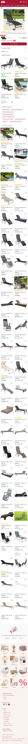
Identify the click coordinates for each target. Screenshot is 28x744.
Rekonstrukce (14, 664)
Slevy (23, 687)
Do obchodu (15, 44)
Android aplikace (8, 730)
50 (12, 150)
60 (25, 79)
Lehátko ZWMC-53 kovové (21, 525)
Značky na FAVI (6, 714)
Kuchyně (23, 664)
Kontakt (5, 697)
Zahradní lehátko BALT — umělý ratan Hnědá (11, 525)
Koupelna (5, 676)
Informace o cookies (7, 725)
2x (21, 290)
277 (26, 10)
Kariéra (5, 698)
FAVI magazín (6, 717)
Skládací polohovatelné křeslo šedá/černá (10, 504)
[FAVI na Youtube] (9, 704)
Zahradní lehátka (10, 8)
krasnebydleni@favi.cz (10, 695)
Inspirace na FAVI (7, 715)
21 (12, 447)
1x (7, 205)
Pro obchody (6, 719)
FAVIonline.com (5, 734)
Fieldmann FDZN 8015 (6, 73)
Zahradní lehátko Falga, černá (7, 94)
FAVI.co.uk (8, 740)
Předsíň (14, 687)
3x (7, 184)
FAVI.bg (13, 740)
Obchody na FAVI (7, 712)
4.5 (8, 37)
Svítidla (5, 664)
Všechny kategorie (21, 5)
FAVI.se (4, 740)
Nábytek (3, 5)
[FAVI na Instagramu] (6, 704)
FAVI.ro (11, 738)
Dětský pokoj (5, 687)
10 (12, 362)
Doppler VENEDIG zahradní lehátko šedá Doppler (12, 165)
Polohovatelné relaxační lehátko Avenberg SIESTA (12, 143)
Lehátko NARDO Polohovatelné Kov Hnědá (11, 615)
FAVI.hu (15, 738)
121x (8, 31)
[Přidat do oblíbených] (12, 59)
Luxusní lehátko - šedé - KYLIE (8, 483)
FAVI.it (23, 738)
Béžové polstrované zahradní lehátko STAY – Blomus (13, 419)
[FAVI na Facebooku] (4, 704)
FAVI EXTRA (5, 721)
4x (21, 184)
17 (12, 489)
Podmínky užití (6, 723)
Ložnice (23, 676)
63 (12, 171)
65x (21, 92)
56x (21, 163)
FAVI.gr (17, 740)
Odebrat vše (7, 638)
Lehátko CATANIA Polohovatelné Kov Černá (11, 594)
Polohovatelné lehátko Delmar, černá (9, 334)
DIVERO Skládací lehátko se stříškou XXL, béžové (12, 207)
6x (7, 571)
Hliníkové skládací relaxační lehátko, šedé (10, 461)
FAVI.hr (19, 738)
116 (25, 150)
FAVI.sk (4, 738)
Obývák (14, 676)
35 (12, 558)
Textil (12, 5)
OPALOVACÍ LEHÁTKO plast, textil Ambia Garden (12, 572)
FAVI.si (20, 740)
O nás (4, 710)
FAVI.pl (7, 738)
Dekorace (8, 5)
